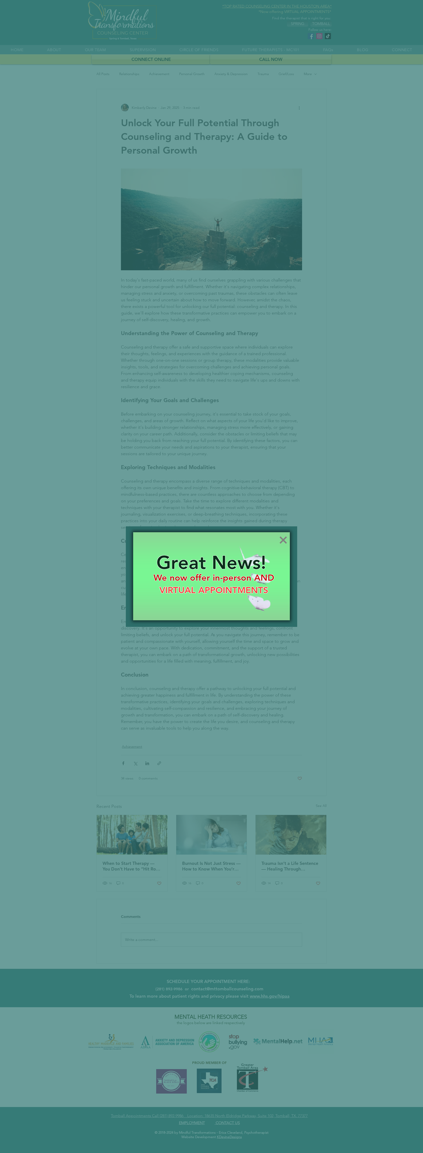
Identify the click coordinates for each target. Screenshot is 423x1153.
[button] (283, 540)
